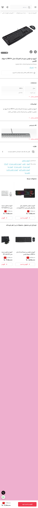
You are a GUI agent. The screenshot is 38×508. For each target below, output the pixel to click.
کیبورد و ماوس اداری (24, 170)
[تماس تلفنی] (3, 493)
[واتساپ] (3, 497)
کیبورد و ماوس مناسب (12, 170)
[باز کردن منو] (35, 7)
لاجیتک (32, 67)
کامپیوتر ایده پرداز (32, 13)
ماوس (24, 164)
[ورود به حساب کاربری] (7, 7)
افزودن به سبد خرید (27, 504)
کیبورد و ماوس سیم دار (15, 164)
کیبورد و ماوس (26, 161)
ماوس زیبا (27, 173)
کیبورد (28, 164)
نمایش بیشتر (34, 97)
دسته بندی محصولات (21, 13)
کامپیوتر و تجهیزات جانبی (8, 13)
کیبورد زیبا (10, 167)
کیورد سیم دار (26, 167)
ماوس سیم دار (18, 167)
